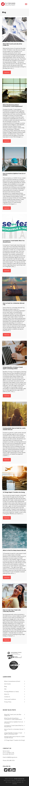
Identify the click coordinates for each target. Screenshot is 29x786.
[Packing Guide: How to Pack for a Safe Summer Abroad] (14, 414)
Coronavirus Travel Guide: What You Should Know (13, 726)
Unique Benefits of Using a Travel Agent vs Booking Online (13, 733)
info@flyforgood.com (11, 757)
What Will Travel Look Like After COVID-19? (12, 715)
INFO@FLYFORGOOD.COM (19, 778)
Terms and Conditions (10, 699)
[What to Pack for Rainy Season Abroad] (14, 536)
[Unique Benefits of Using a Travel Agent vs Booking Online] (14, 353)
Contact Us (7, 696)
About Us (6, 694)
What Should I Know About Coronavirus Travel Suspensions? (13, 718)
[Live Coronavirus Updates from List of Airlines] (14, 159)
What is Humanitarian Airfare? (12, 681)
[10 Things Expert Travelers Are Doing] (14, 478)
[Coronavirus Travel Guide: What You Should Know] (14, 226)
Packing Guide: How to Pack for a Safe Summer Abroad (14, 737)
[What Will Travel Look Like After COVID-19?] (14, 29)
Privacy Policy (7, 702)
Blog (5, 686)
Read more (6, 72)
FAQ (5, 689)
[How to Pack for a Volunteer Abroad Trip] (14, 289)
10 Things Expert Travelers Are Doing (14, 740)
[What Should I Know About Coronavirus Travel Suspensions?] (14, 90)
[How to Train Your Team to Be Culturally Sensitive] (14, 595)
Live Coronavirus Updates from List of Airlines (13, 722)
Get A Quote (7, 684)
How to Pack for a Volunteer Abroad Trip (13, 729)
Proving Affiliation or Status (11, 691)
